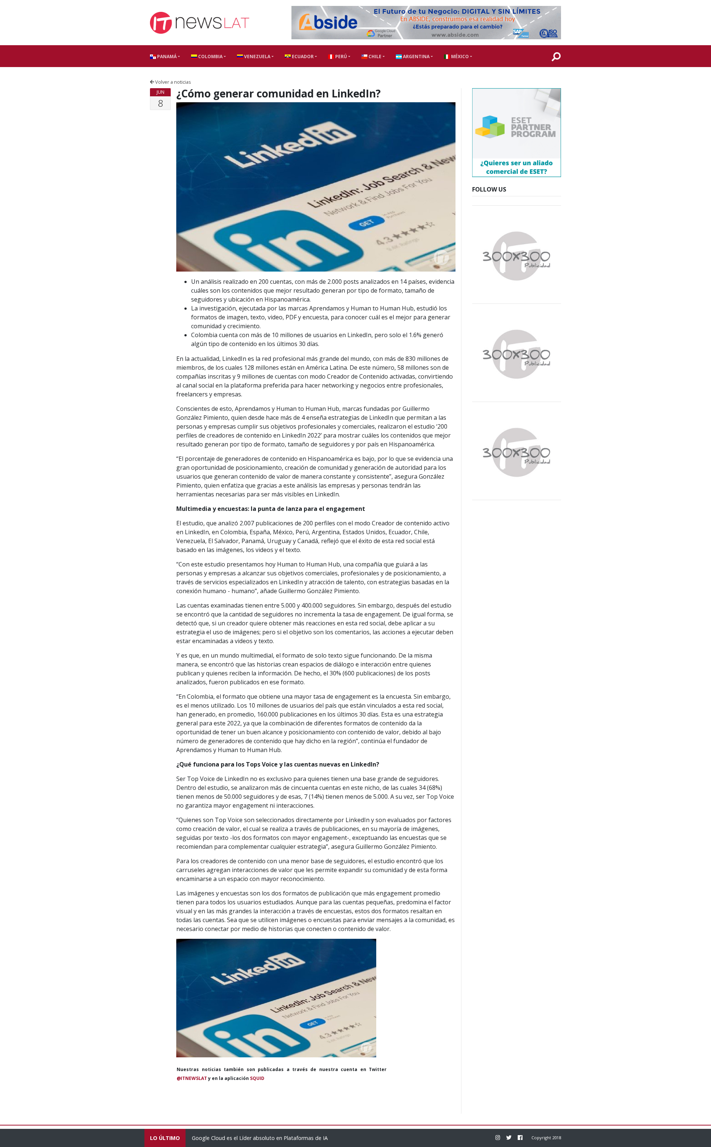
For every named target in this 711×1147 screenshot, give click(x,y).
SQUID (257, 1078)
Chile (374, 56)
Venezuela (256, 56)
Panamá (166, 56)
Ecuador (302, 56)
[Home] (199, 23)
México (459, 56)
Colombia (210, 56)
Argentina (416, 56)
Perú (340, 56)
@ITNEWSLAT (192, 1078)
